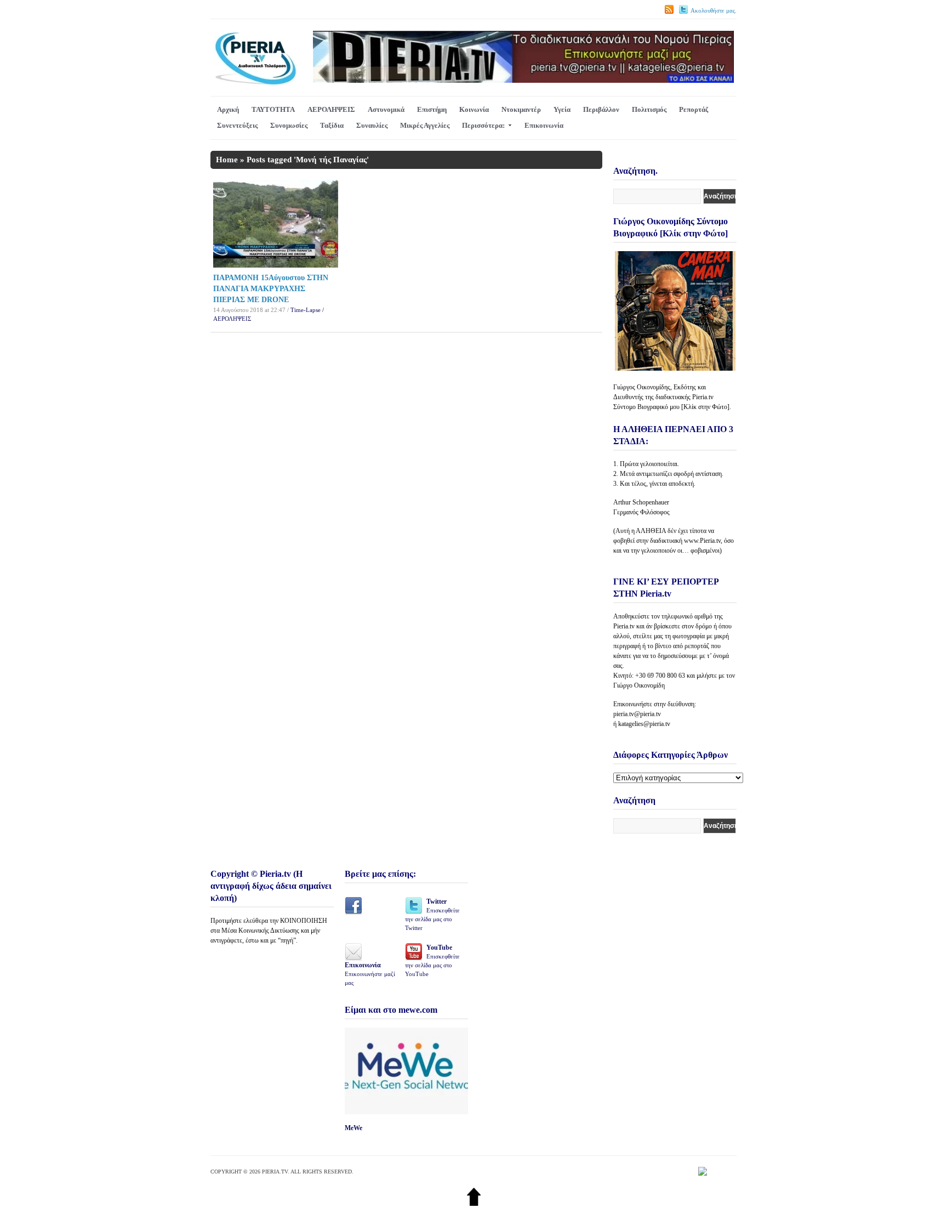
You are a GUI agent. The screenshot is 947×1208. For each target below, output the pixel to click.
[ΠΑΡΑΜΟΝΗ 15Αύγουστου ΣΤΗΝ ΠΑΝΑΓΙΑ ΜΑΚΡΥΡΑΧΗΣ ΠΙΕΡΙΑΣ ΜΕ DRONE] (275, 265)
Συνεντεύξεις (237, 125)
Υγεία (562, 109)
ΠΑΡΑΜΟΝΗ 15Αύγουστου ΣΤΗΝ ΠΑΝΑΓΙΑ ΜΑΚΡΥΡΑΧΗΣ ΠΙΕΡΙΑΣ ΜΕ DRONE (270, 289)
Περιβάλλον (601, 109)
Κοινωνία (474, 109)
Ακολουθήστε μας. (714, 10)
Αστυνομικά (386, 109)
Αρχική (228, 109)
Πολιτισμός (649, 109)
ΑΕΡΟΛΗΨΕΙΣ (331, 109)
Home (227, 159)
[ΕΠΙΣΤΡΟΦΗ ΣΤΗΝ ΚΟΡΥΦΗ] (474, 1203)
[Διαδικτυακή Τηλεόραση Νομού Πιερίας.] (255, 83)
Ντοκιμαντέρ (521, 109)
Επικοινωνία (543, 125)
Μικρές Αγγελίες (424, 125)
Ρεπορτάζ (693, 109)
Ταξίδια (332, 125)
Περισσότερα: (483, 125)
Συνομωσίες (288, 125)
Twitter (432, 914)
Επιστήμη (432, 109)
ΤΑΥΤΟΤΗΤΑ (273, 109)
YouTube (432, 960)
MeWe (353, 1128)
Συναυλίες (371, 125)
